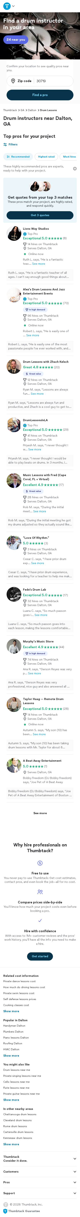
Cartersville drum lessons (18, 1132)
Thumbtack (10, 110)
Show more (11, 1011)
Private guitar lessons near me (21, 1093)
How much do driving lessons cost (24, 987)
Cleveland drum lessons (17, 1120)
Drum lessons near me (16, 1070)
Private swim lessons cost (18, 993)
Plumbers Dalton (13, 1031)
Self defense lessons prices (19, 999)
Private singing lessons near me (22, 1075)
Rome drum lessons (15, 1126)
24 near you (16, 40)
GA (22, 110)
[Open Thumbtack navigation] (9, 6)
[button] (30, 234)
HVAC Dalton (11, 1049)
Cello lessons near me (16, 1081)
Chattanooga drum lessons (19, 1114)
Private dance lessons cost (19, 981)
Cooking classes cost (16, 1005)
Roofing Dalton (12, 1043)
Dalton (32, 110)
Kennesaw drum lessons (17, 1138)
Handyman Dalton (14, 1025)
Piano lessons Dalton (16, 1037)
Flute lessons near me (16, 1087)
